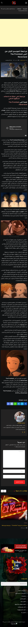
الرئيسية (25, 8)
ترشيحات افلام (22, 590)
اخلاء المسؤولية (22, 610)
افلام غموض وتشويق (20, 604)
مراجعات (19, 8)
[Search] (2, 2)
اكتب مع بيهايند (22, 607)
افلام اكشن (23, 599)
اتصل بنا (23, 612)
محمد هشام (22, 60)
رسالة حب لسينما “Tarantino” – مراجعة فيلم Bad (14, 525)
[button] (5, 491)
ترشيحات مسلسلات (20, 593)
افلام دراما (23, 601)
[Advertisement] (14, 33)
